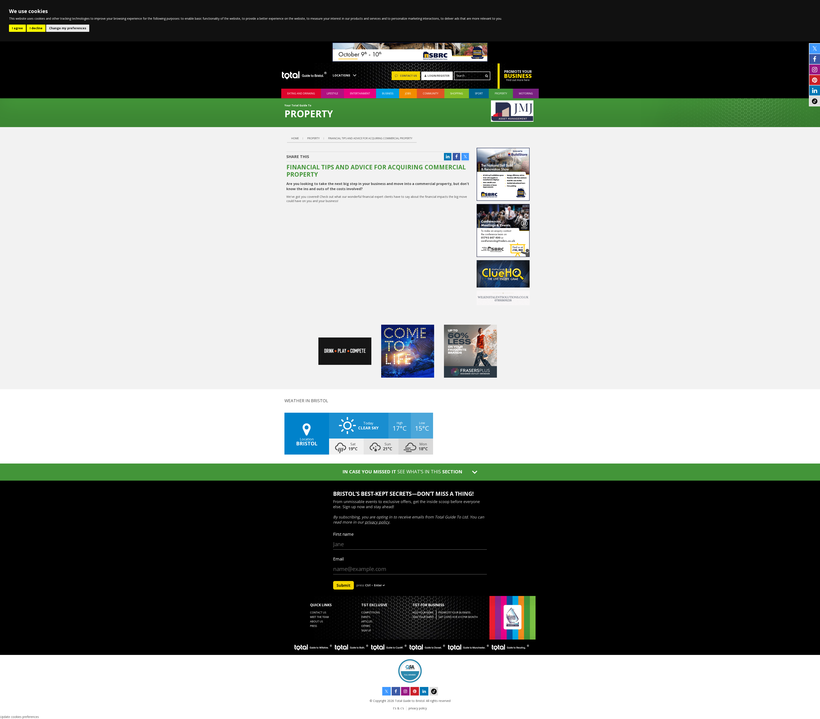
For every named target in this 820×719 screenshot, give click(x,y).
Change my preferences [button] (67, 28)
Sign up (366, 630)
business (387, 93)
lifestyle (332, 93)
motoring (526, 93)
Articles (366, 621)
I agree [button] (17, 28)
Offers (365, 626)
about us (316, 621)
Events (365, 617)
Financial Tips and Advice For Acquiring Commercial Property (370, 138)
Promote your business (454, 612)
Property (501, 93)
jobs (408, 93)
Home (295, 138)
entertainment (360, 93)
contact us (318, 612)
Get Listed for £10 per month (458, 617)
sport (479, 93)
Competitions (370, 612)
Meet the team (319, 617)
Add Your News (423, 612)
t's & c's (398, 708)
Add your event (423, 617)
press (313, 626)
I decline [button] (36, 28)
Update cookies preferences (19, 717)
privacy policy (418, 708)
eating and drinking (301, 93)
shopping (456, 93)
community (430, 93)
